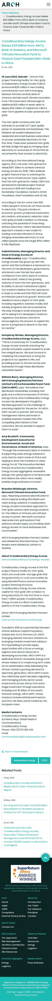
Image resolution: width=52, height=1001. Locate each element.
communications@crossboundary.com (24, 736)
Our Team (33, 905)
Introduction (34, 902)
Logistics (32, 948)
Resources (33, 941)
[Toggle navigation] (48, 4)
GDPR (4, 909)
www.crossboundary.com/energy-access (25, 559)
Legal (4, 905)
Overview (32, 937)
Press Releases (10, 13)
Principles (33, 912)
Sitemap (11, 992)
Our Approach (9, 937)
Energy (31, 944)
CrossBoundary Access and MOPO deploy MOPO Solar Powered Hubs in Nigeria (24, 786)
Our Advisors (34, 909)
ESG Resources (9, 951)
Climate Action (9, 948)
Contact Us (8, 926)
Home (5, 902)
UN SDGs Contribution (13, 944)
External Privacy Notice (14, 916)
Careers (32, 916)
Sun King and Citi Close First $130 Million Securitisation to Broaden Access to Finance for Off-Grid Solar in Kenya (26, 809)
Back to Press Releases (16, 751)
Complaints (8, 912)
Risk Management (11, 941)
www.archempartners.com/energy (22, 619)
